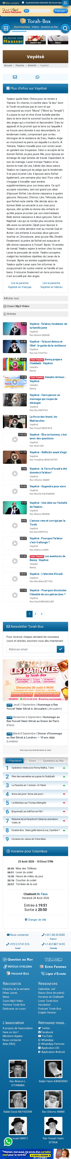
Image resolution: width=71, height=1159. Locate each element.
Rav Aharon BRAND (40, 335)
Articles (11, 314)
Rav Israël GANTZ (17, 1138)
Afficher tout (11, 298)
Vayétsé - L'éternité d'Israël (46, 573)
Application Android (53, 1052)
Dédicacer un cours (14, 1008)
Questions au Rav (53, 760)
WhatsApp (47, 1040)
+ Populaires (14, 760)
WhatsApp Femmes (52, 1044)
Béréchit (32, 65)
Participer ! (60, 10)
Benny (33, 370)
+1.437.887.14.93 (55, 944)
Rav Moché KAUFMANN (42, 493)
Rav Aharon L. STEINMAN (18, 1083)
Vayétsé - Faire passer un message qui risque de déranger (45, 399)
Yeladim (34, 367)
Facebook (47, 1032)
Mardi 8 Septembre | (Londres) (34, 737)
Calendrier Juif (46, 989)
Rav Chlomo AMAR (40, 480)
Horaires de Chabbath (51, 997)
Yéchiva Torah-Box (14, 1004)
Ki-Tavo (42, 894)
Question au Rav (49, 27)
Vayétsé (34, 331)
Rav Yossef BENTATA (41, 428)
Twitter (45, 1028)
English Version (47, 1012)
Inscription (44, 1004)
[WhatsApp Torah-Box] (65, 3)
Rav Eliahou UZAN (39, 549)
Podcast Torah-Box (49, 1008)
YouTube (46, 1036)
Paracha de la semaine (16, 989)
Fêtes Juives (10, 992)
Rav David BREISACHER (42, 601)
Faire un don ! (11, 1032)
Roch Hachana (22, 27)
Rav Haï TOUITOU (38, 353)
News (6, 997)
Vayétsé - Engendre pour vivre (48, 486)
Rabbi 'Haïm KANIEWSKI (53, 1081)
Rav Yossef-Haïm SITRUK (53, 1140)
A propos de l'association (18, 1028)
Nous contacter (19, 935)
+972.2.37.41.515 (19, 944)
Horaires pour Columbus (28, 851)
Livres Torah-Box (48, 1001)
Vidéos (35, 27)
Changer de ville (36, 919)
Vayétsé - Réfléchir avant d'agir (48, 452)
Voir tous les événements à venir (35, 750)
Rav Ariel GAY (37, 445)
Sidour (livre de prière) (51, 992)
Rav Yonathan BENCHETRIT (44, 459)
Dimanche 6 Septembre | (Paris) (33, 721)
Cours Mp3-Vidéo (18, 306)
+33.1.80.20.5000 (55, 935)
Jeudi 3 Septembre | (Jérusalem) (34, 706)
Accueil (8, 65)
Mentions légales (13, 1036)
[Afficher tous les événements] (23, 3)
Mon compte (12, 3)
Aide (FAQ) (9, 1044)
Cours (32, 760)
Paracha (20, 65)
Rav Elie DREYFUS (39, 410)
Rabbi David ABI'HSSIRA (18, 1111)
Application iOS (50, 1048)
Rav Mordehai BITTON (41, 581)
